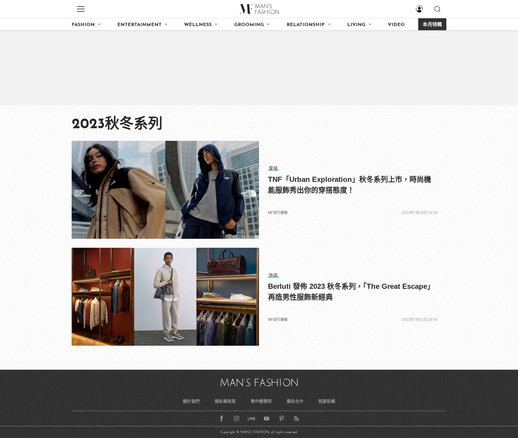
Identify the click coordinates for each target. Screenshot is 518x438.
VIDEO (396, 24)
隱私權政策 (225, 401)
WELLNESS (198, 24)
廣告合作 (295, 401)
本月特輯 (432, 24)
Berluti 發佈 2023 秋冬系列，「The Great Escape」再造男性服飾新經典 (351, 291)
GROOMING (249, 24)
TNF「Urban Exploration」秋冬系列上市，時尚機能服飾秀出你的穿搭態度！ (349, 184)
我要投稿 (326, 401)
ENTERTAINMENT (139, 24)
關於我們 (191, 401)
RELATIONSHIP (306, 24)
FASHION (83, 24)
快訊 (273, 275)
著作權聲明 (261, 401)
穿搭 (273, 168)
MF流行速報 (277, 213)
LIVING (356, 24)
